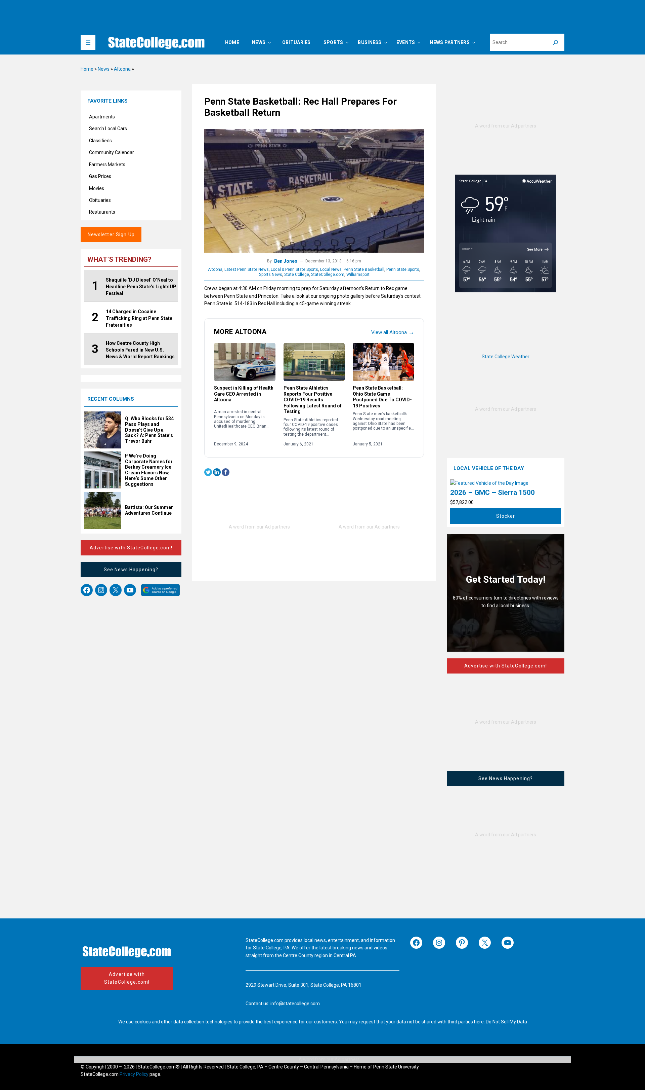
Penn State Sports (402, 269)
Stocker (505, 516)
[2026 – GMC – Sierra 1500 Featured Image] (489, 483)
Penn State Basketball (364, 269)
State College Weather (505, 356)
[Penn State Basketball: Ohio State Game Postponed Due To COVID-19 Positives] (383, 362)
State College (296, 274)
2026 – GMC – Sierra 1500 (492, 492)
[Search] (555, 42)
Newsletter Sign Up (111, 234)
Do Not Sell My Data (506, 1021)
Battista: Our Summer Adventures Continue (149, 510)
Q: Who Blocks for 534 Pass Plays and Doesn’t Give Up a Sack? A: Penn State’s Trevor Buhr (149, 430)
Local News (331, 269)
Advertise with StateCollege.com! (131, 547)
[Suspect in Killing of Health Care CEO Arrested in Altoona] (244, 362)
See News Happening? (131, 569)
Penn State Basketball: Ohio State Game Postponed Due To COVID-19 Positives (382, 396)
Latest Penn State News (246, 269)
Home (87, 69)
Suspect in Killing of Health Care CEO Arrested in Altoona (243, 393)
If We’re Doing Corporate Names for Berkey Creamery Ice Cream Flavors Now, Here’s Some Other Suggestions (149, 470)
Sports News (270, 274)
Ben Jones (285, 261)
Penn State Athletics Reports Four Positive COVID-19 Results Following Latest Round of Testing (313, 399)
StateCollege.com (327, 274)
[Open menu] (88, 42)
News (104, 69)
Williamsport (358, 274)
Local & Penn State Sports (294, 269)
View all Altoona (392, 332)
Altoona (122, 69)
